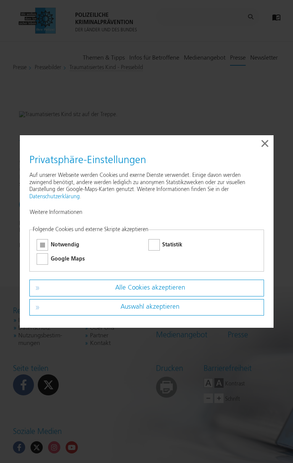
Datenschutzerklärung (54, 196)
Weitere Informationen (56, 212)
